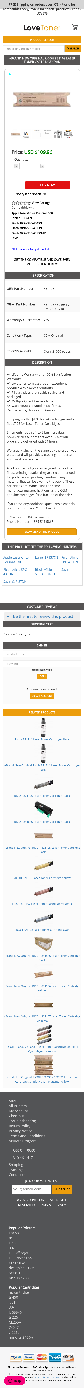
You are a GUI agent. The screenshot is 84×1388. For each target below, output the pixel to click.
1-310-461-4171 (22, 1157)
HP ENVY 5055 (20, 1258)
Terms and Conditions (27, 1135)
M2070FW (17, 1263)
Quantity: (21, 159)
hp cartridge (19, 1292)
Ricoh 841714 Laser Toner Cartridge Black (42, 739)
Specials (15, 1100)
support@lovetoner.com (48, 1377)
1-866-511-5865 (22, 1150)
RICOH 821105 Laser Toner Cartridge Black (42, 796)
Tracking (16, 1169)
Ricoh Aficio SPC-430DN (27, 223)
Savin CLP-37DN (15, 582)
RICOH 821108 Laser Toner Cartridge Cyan (42, 930)
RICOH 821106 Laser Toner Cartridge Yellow (42, 878)
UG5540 (15, 1312)
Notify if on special (29, 194)
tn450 (13, 1297)
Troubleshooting (22, 1120)
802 (12, 1248)
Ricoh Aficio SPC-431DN (27, 227)
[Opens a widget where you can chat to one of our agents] (14, 1381)
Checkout (16, 1115)
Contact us (17, 1174)
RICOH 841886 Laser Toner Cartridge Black (42, 822)
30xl (12, 1307)
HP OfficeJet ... (20, 1252)
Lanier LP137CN (22, 218)
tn (10, 1237)
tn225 (13, 1317)
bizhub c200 (19, 1278)
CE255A (15, 1322)
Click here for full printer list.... (32, 249)
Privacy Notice (20, 1130)
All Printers (18, 1105)
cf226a (14, 1332)
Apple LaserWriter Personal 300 (32, 213)
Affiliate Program (23, 1141)
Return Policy (19, 1126)
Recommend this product (42, 531)
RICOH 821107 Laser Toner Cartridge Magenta (42, 904)
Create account (42, 696)
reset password (42, 670)
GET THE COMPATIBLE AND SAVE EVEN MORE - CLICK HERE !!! (42, 261)
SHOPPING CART (42, 624)
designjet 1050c (21, 1268)
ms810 (14, 1273)
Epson (14, 1233)
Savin (15, 237)
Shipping (16, 1164)
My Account (18, 1110)
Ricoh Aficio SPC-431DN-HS (29, 233)
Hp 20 (13, 1243)
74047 (14, 1327)
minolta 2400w (21, 1337)
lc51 (12, 1302)
